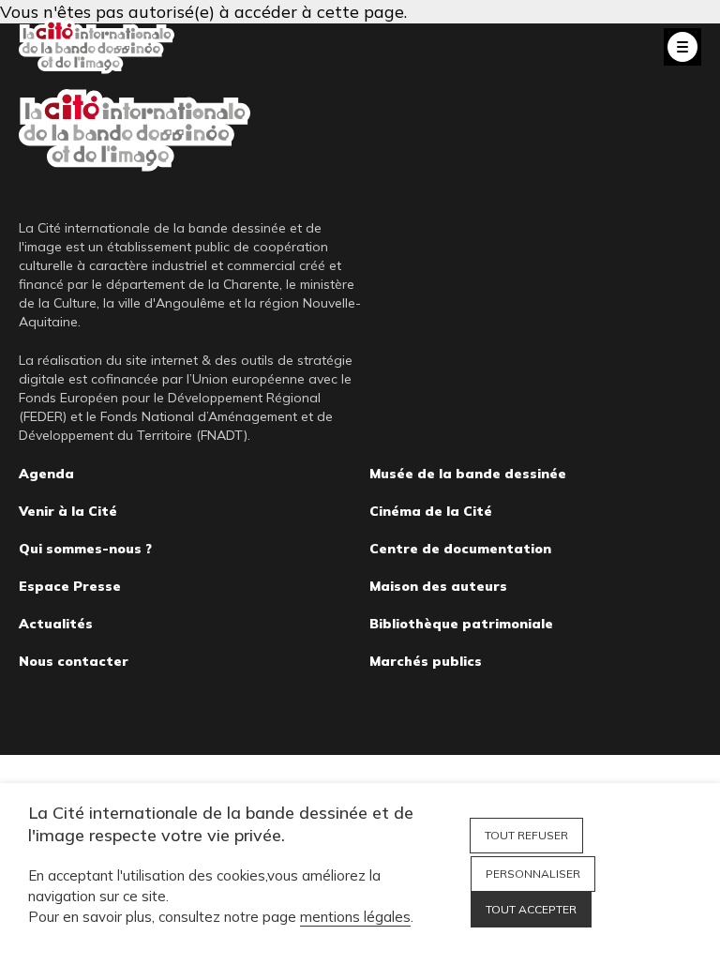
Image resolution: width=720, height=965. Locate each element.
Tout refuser (526, 835)
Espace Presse (70, 586)
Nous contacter (73, 661)
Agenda (46, 473)
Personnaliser (533, 874)
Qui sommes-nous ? (85, 548)
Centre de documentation (460, 548)
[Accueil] (96, 46)
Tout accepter (531, 909)
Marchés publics (425, 661)
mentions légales (355, 917)
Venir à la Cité (68, 511)
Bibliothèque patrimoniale (461, 623)
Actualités (56, 623)
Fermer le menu (682, 47)
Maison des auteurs (438, 586)
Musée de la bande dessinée (467, 473)
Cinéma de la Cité (430, 511)
